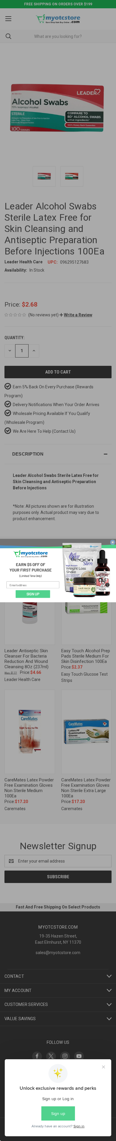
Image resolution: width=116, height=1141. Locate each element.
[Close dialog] (113, 542)
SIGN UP (32, 594)
